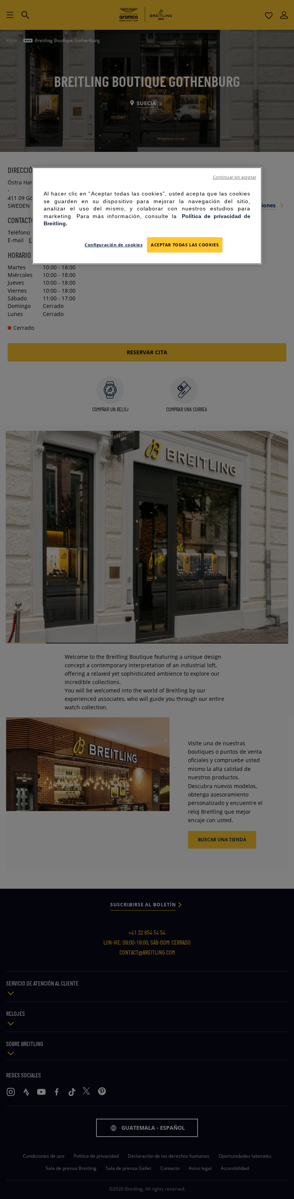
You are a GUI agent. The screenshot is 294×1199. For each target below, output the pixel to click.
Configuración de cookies (114, 245)
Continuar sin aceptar (234, 177)
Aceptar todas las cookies (185, 245)
